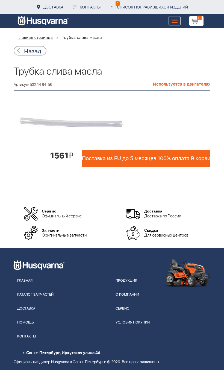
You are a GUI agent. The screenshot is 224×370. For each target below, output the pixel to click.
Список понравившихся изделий (152, 5)
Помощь (25, 322)
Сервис (122, 308)
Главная (25, 280)
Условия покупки (133, 322)
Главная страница (35, 37)
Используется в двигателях (181, 84)
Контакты (90, 7)
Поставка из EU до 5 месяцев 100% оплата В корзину (146, 159)
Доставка (53, 7)
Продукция (126, 280)
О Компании (127, 294)
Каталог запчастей (35, 294)
